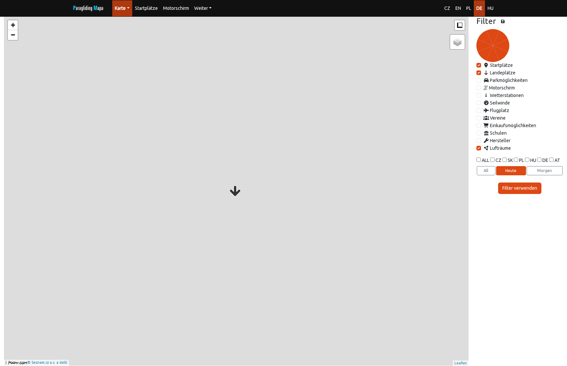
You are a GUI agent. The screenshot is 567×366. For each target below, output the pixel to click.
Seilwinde (499, 103)
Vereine (497, 118)
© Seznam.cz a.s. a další (47, 362)
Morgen (544, 170)
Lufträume (500, 148)
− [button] (13, 35)
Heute (510, 170)
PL (468, 8)
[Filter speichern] (503, 21)
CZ (447, 8)
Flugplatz (499, 110)
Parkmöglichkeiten (508, 80)
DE (479, 8)
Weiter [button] (201, 8)
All (486, 170)
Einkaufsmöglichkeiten (512, 125)
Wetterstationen (506, 95)
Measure (460, 25)
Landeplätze (502, 72)
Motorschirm (176, 8)
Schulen (498, 133)
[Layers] (457, 42)
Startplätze (146, 8)
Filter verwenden (519, 188)
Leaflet (460, 363)
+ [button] (13, 25)
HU (491, 8)
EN (458, 8)
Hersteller (500, 140)
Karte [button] (120, 8)
